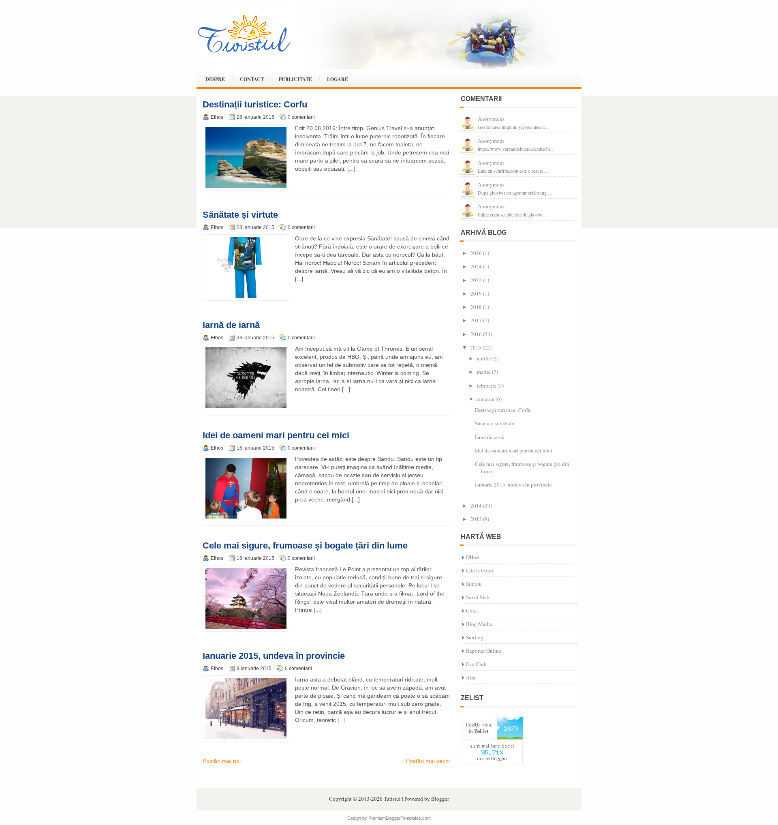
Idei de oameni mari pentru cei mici (276, 435)
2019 (476, 293)
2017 (476, 320)
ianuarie (485, 399)
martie (484, 371)
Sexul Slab (477, 597)
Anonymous (491, 118)
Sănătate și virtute (240, 215)
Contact (252, 79)
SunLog (474, 637)
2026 (476, 253)
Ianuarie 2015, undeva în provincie (274, 656)
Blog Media (479, 624)
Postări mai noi (222, 761)
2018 (476, 307)
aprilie (484, 358)
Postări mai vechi (428, 761)
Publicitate (295, 79)
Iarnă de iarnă (231, 325)
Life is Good (479, 570)
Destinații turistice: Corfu (255, 104)
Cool (471, 610)
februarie (486, 385)
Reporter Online (483, 650)
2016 (476, 334)
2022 (476, 280)
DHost (473, 557)
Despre (215, 79)
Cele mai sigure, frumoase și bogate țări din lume (305, 545)
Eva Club (476, 664)
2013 (476, 519)
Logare (337, 79)
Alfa (470, 677)
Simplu (474, 583)
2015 (475, 347)
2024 (476, 266)
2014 (476, 505)
